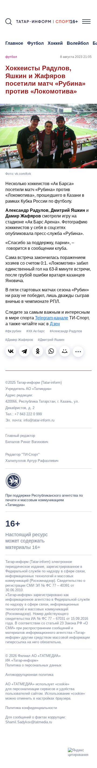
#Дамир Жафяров (19, 340)
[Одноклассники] (37, 351)
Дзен (55, 323)
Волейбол (78, 43)
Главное (14, 43)
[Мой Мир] (64, 351)
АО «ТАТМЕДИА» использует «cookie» (37, 684)
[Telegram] (24, 351)
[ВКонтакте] (10, 351)
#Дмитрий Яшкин (51, 340)
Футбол (35, 43)
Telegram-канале (51, 318)
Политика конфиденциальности (31, 708)
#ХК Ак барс (36, 331)
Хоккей (55, 43)
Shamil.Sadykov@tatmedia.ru (28, 722)
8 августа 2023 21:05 (76, 57)
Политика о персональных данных (33, 665)
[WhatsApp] (51, 351)
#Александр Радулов (66, 331)
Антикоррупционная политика (29, 675)
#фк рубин (13, 331)
